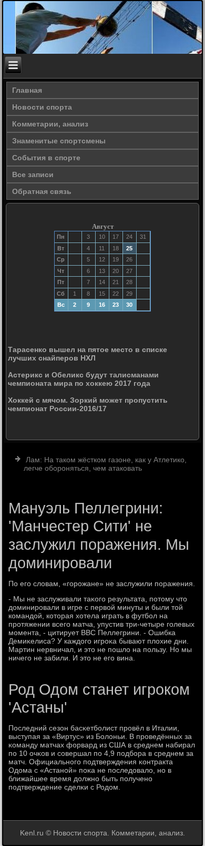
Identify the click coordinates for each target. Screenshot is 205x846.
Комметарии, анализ (50, 124)
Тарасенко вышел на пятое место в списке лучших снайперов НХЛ (87, 353)
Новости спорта (42, 107)
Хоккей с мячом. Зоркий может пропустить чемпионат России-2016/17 (88, 404)
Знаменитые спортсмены (59, 141)
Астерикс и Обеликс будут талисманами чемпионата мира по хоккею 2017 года (83, 379)
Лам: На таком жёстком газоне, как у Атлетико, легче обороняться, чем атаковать (105, 463)
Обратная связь (41, 191)
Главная (27, 90)
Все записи (33, 174)
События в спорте (46, 157)
